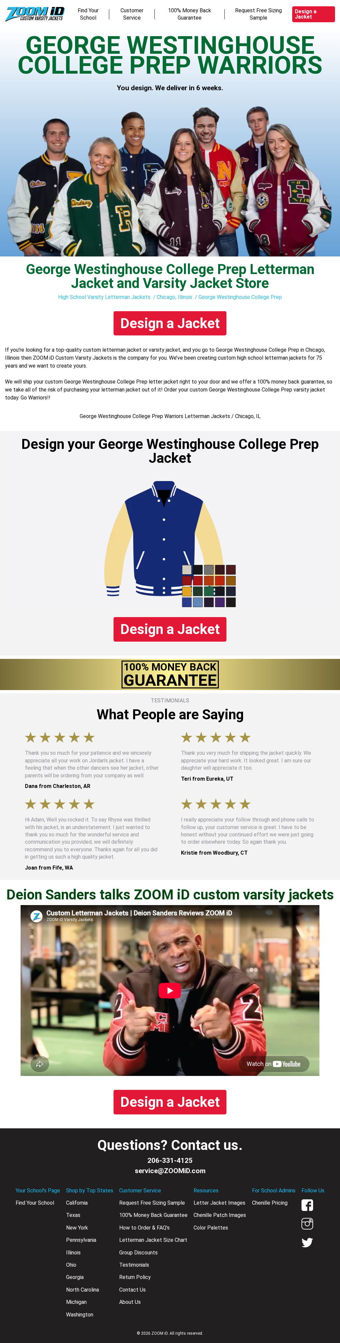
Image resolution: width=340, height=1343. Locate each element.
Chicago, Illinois (174, 297)
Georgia (75, 1277)
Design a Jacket (305, 14)
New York (77, 1228)
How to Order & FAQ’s (144, 1228)
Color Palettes (211, 1228)
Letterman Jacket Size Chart (153, 1240)
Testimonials (134, 1265)
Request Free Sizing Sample (258, 14)
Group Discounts (138, 1252)
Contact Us (132, 1290)
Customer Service (132, 14)
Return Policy (135, 1277)
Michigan (76, 1302)
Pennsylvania (81, 1240)
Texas (73, 1215)
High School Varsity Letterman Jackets (104, 297)
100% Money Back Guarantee (189, 14)
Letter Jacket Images (219, 1203)
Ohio (71, 1265)
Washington (79, 1314)
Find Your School (88, 14)
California (77, 1203)
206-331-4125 (170, 1161)
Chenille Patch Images (220, 1215)
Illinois (73, 1252)
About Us (130, 1302)
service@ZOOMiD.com (170, 1171)
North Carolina (82, 1290)
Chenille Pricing (270, 1203)
